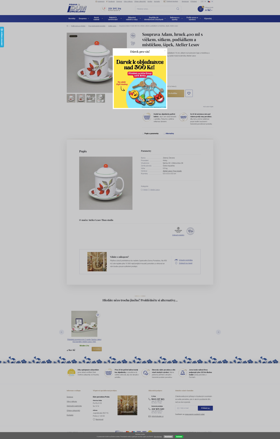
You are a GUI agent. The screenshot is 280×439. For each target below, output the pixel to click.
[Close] (165, 50)
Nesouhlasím (168, 436)
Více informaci (158, 436)
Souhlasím (179, 436)
